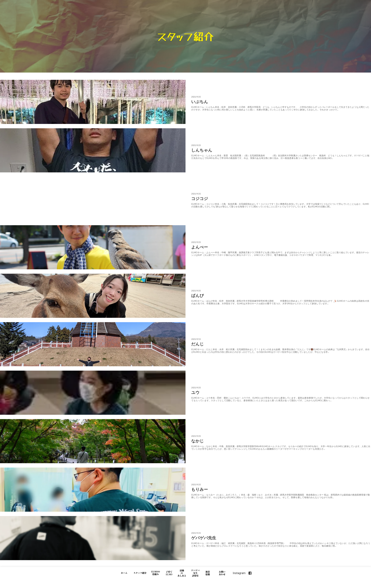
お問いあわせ (222, 573)
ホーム (124, 573)
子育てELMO (169, 573)
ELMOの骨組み (155, 572)
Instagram (239, 573)
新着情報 (207, 573)
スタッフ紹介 (140, 573)
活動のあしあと (182, 573)
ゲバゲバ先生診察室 (195, 573)
